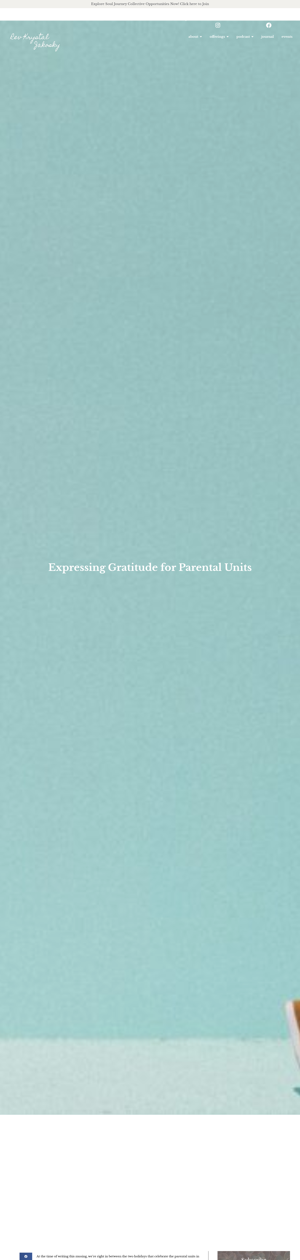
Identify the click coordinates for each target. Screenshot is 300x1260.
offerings (217, 37)
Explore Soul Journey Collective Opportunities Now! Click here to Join (150, 4)
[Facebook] (269, 25)
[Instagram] (218, 25)
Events (287, 37)
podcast (243, 37)
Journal (267, 37)
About (193, 37)
